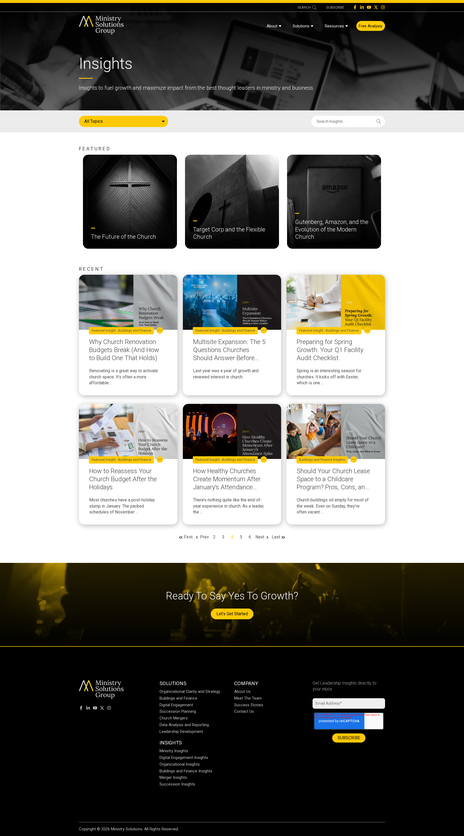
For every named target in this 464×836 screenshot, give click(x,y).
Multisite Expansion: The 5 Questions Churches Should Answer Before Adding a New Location (229, 350)
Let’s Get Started (232, 613)
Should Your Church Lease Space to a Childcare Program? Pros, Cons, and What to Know (333, 479)
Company (246, 683)
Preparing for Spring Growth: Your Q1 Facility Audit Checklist (330, 350)
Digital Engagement (176, 705)
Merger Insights (173, 777)
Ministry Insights (174, 750)
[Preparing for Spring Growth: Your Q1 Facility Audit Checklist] (336, 302)
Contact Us (244, 711)
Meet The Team (248, 698)
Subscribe (335, 7)
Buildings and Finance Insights (322, 460)
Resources (334, 26)
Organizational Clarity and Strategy (190, 691)
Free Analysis (370, 26)
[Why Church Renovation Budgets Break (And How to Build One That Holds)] (128, 302)
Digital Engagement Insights (184, 757)
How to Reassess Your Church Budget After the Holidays (123, 479)
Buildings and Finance (178, 698)
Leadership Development (181, 731)
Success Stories (248, 705)
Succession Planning (178, 711)
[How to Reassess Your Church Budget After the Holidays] (128, 431)
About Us (242, 691)
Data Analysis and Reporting (184, 724)
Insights (171, 742)
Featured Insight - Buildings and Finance (121, 330)
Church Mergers (174, 718)
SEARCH (304, 7)
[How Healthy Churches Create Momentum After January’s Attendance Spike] (232, 431)
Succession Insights (177, 784)
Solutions (301, 26)
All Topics (93, 121)
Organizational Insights (180, 764)
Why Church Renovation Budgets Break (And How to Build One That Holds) (124, 350)
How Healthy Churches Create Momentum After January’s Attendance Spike (227, 479)
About (272, 26)
